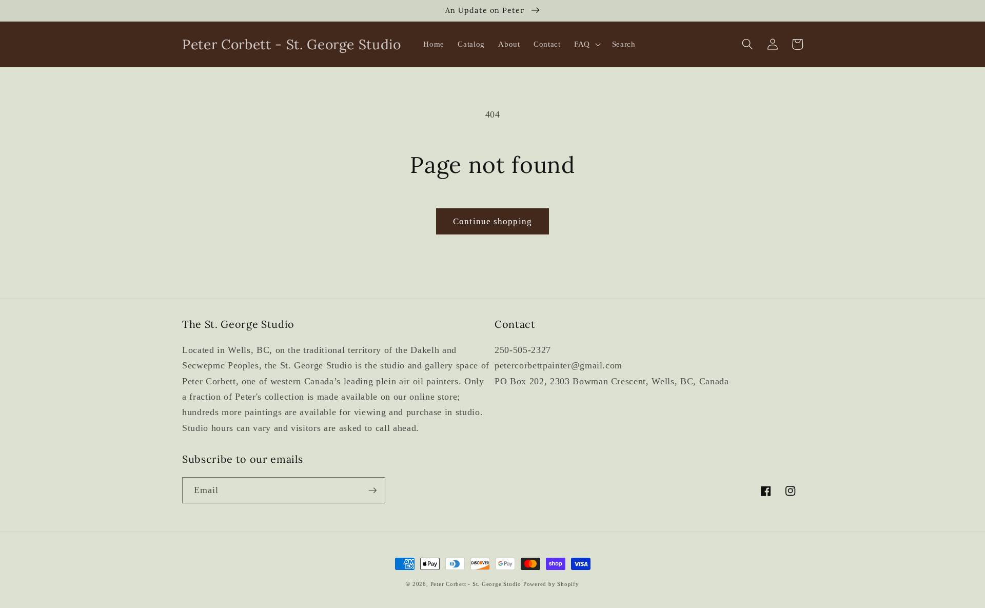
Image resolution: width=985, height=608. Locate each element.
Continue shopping (492, 221)
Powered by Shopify (551, 584)
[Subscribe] (372, 490)
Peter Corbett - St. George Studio (475, 584)
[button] (586, 44)
